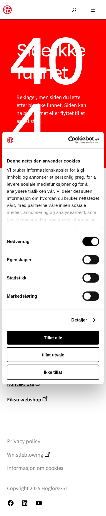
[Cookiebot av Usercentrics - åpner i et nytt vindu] (74, 140)
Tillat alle (53, 337)
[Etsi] (74, 6)
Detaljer (79, 319)
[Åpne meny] (93, 9)
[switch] (90, 259)
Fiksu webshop (24, 399)
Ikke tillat (53, 371)
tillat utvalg (53, 354)
